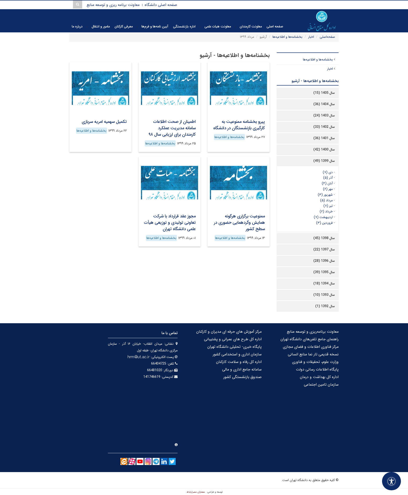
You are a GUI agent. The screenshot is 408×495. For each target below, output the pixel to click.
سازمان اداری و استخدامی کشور (237, 354)
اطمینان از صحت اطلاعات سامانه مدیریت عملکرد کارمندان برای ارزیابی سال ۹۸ (172, 128)
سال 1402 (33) (324, 126)
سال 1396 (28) (324, 260)
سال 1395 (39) (324, 272)
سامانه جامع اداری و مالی (242, 369)
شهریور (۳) (325, 194)
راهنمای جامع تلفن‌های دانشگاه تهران (309, 339)
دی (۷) (328, 172)
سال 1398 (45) (324, 238)
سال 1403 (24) (324, 115)
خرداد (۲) (326, 211)
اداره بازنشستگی (184, 26)
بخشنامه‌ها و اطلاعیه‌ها (287, 36)
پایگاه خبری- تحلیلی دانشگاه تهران (234, 347)
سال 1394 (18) (324, 283)
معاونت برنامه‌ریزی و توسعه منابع (313, 332)
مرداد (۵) (326, 200)
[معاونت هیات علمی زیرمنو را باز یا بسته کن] (200, 27)
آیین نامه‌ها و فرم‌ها (154, 26)
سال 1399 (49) (324, 161)
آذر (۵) (328, 177)
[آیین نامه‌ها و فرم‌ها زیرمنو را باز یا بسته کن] (137, 27)
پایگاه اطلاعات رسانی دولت (317, 369)
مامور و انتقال (101, 26)
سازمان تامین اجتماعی (321, 384)
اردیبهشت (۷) (323, 217)
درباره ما (77, 26)
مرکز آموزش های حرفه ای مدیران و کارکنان (229, 332)
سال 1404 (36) (324, 104)
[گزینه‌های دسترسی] (391, 481)
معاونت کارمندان (251, 26)
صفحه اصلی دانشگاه (161, 5)
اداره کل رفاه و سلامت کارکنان (239, 362)
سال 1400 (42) (324, 149)
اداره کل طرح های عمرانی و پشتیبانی (233, 339)
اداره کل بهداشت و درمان (319, 377)
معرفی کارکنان (124, 26)
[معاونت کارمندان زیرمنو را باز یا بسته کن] (235, 27)
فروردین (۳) (324, 222)
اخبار (311, 36)
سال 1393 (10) (324, 294)
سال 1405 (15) (324, 92)
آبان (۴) (327, 183)
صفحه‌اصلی (327, 36)
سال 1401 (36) (324, 138)
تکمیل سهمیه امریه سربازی (104, 121)
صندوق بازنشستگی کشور (242, 377)
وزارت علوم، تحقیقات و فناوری (315, 362)
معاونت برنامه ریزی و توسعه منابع (113, 5)
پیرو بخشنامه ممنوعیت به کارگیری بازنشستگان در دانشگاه (239, 124)
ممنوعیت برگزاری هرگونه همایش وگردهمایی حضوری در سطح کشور (239, 222)
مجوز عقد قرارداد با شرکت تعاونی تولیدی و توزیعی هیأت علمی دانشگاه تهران (170, 222)
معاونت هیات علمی (217, 26)
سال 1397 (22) (324, 249)
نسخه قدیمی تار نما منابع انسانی (313, 354)
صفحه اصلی (275, 26)
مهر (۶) (328, 189)
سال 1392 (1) (325, 306)
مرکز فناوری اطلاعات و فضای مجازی (311, 347)
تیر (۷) (328, 205)
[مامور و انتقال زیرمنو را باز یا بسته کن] (87, 27)
